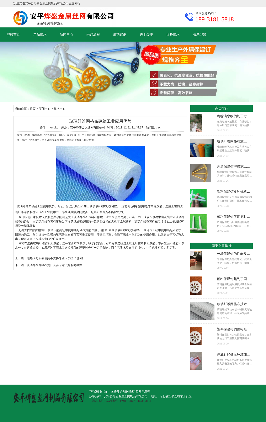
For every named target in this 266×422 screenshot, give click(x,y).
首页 (33, 108)
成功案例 (119, 34)
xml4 (148, 400)
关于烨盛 (146, 34)
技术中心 (59, 108)
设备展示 (173, 34)
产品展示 (40, 34)
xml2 (132, 400)
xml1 (123, 400)
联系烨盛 (199, 34)
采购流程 (93, 34)
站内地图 (112, 400)
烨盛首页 (13, 34)
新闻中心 (66, 34)
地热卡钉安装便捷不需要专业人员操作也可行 (56, 258)
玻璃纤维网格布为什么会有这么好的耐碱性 (54, 265)
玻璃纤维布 (24, 206)
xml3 (140, 400)
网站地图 (97, 400)
